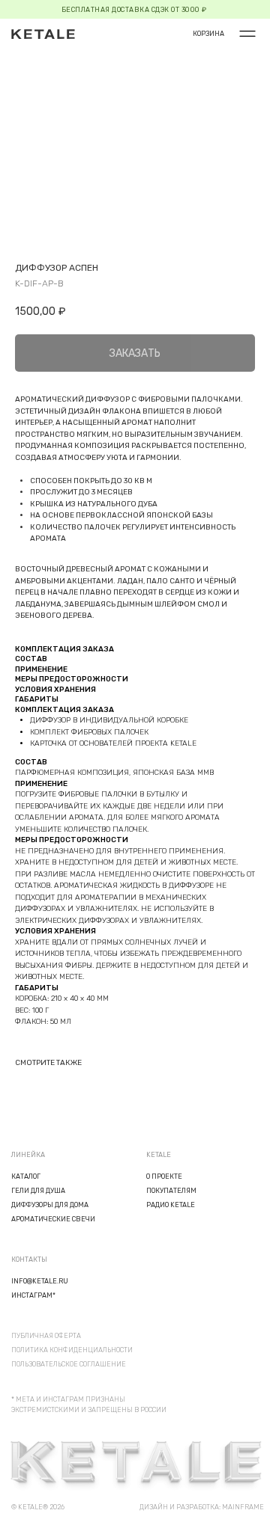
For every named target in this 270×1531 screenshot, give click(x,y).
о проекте (164, 1176)
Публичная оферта (46, 1336)
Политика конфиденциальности (72, 1350)
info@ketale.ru (39, 1281)
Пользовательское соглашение (68, 1364)
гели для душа (38, 1190)
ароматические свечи (53, 1219)
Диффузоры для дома (49, 1205)
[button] (247, 34)
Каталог (25, 1176)
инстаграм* (33, 1295)
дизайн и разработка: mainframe (202, 1507)
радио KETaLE (170, 1205)
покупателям (171, 1190)
